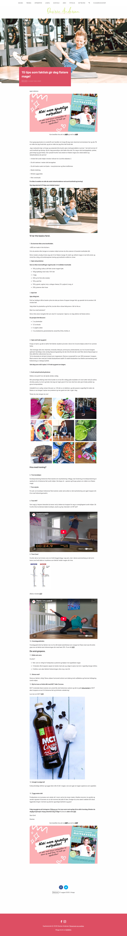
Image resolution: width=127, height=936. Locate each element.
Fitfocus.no (53, 809)
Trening (28, 3)
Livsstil (47, 3)
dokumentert (86, 688)
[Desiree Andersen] (63, 10)
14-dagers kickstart (99, 3)
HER (66, 134)
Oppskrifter (38, 3)
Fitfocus (72, 3)
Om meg (20, 3)
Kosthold (56, 3)
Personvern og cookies (76, 926)
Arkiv (64, 3)
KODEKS (68, 930)
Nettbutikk (81, 3)
